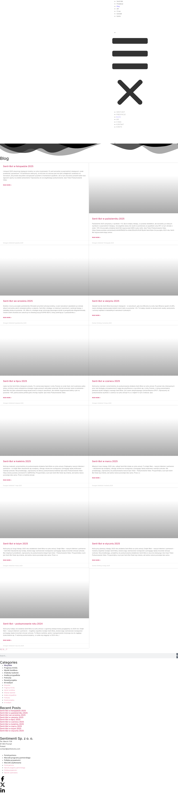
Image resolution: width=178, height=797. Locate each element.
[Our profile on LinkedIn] (2, 790)
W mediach (8, 683)
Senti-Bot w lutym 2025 (15, 543)
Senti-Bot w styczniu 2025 (106, 543)
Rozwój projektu (10, 680)
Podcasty (7, 678)
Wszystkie (8, 665)
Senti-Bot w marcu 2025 (105, 461)
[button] (130, 72)
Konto (119, 16)
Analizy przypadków (12, 675)
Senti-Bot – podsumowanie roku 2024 (23, 623)
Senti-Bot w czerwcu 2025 (106, 381)
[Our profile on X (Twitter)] (2, 784)
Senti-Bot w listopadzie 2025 (18, 166)
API (118, 9)
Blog (118, 6)
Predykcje (120, 4)
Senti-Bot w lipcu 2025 (15, 381)
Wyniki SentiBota (10, 670)
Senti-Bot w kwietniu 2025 (17, 461)
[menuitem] (132, 25)
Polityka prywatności (12, 760)
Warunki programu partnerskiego (17, 758)
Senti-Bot (120, 1)
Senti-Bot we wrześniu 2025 (18, 301)
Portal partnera (10, 755)
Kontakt (119, 14)
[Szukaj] (177, 655)
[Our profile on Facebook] (2, 778)
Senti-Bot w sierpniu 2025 (105, 301)
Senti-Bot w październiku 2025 (108, 218)
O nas (119, 11)
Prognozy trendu (10, 668)
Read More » (7, 185)
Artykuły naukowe (11, 673)
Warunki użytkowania (12, 763)
